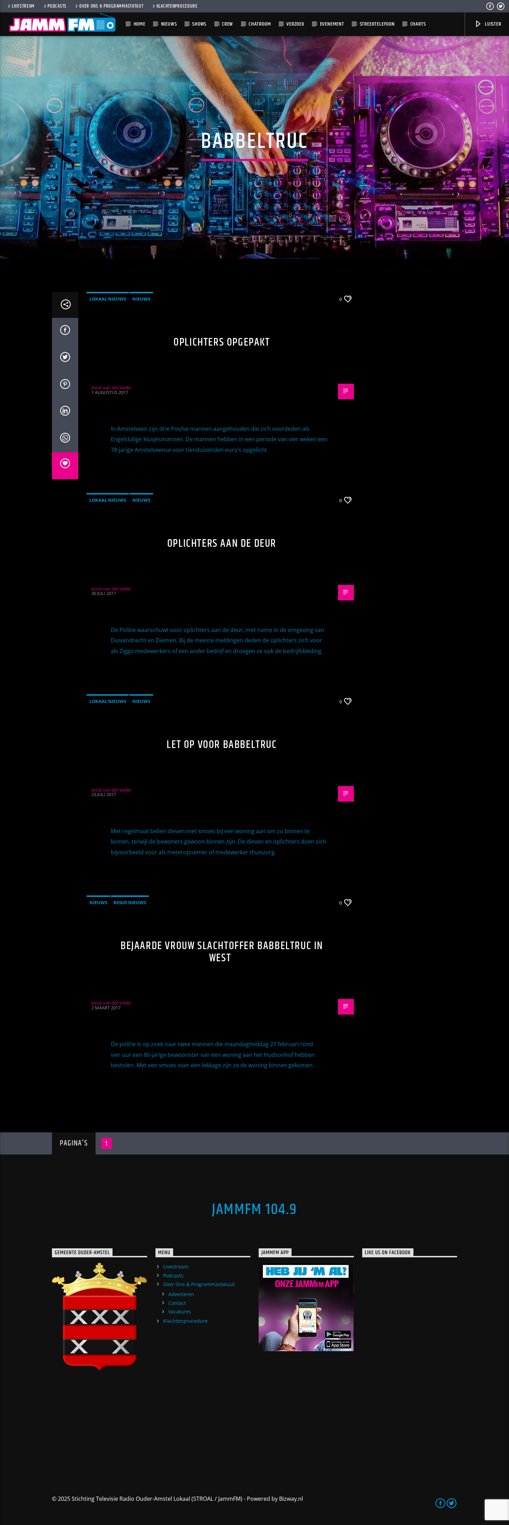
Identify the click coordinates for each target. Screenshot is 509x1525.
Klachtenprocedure (177, 6)
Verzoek (295, 24)
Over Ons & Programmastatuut (111, 6)
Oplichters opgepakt (221, 342)
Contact (177, 1303)
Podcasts (56, 6)
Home (139, 24)
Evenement (332, 24)
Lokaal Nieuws (107, 299)
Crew (227, 24)
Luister (492, 24)
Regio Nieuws (130, 902)
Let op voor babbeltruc (222, 744)
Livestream (23, 6)
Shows (199, 24)
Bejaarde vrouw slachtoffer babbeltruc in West (221, 951)
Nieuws (169, 24)
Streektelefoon (377, 24)
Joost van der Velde (111, 387)
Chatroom (260, 24)
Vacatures (179, 1311)
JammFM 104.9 (254, 1209)
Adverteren (181, 1294)
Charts (418, 24)
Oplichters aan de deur (221, 543)
